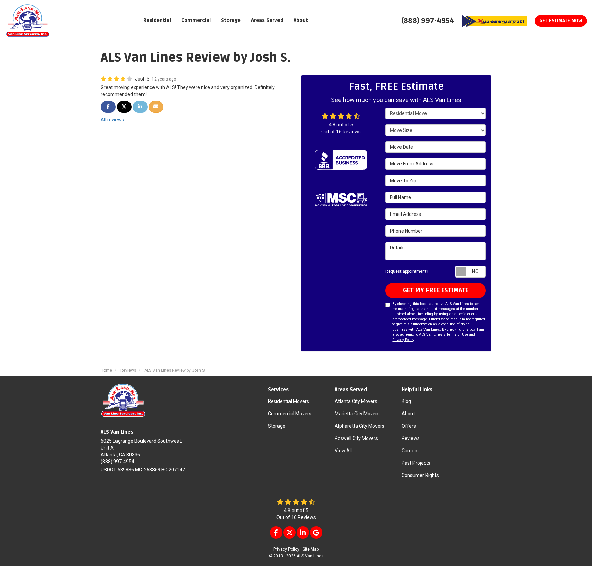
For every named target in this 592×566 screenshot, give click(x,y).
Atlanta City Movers (356, 401)
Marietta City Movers (357, 413)
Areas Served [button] (267, 20)
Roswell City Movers (356, 438)
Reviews (411, 438)
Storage (276, 426)
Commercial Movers (289, 413)
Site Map (311, 549)
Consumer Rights (420, 475)
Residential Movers (288, 401)
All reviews (112, 119)
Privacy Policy (403, 339)
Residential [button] (157, 20)
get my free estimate (435, 290)
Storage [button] (231, 20)
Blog (406, 401)
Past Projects (416, 463)
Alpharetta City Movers (359, 426)
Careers (410, 450)
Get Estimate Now (560, 21)
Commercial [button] (196, 20)
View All (343, 450)
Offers (409, 426)
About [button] (301, 20)
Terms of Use (457, 334)
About (408, 413)
